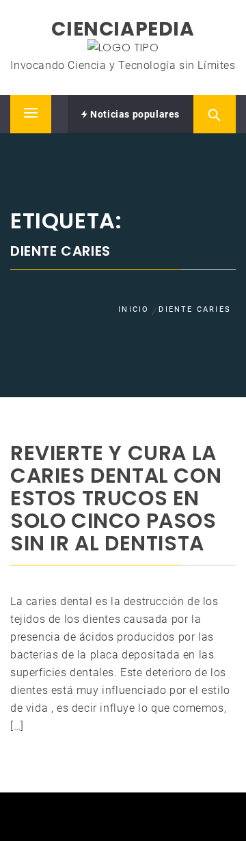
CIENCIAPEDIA (122, 29)
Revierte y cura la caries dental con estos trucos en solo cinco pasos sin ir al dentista (115, 498)
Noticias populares (134, 114)
